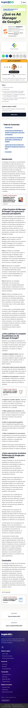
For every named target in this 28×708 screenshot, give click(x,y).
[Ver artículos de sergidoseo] (5, 31)
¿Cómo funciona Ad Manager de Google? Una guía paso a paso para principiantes (14, 132)
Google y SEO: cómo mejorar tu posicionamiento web (10, 10)
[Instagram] (7, 67)
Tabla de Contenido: (8, 87)
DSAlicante (5, 689)
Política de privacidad (8, 658)
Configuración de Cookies (18, 706)
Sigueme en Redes (14, 71)
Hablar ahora (14, 114)
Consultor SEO (6, 687)
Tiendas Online (6, 681)
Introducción (8, 127)
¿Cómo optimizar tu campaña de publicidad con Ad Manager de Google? (14, 139)
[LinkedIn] (9, 67)
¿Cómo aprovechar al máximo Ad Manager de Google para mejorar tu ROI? (15, 146)
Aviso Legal (5, 653)
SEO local (4, 677)
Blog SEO (4, 666)
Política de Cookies (7, 656)
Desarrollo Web (6, 679)
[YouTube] (19, 67)
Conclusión (8, 152)
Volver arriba (5, 700)
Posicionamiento (6, 674)
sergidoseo (19, 26)
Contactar (4, 664)
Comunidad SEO (6, 668)
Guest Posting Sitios (7, 692)
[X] (5, 67)
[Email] (2, 647)
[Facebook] (21, 67)
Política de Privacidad (17, 704)
